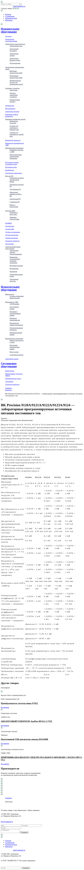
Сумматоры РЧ (14, 202)
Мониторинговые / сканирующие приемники (16, 156)
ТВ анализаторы (15, 63)
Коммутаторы (9, 371)
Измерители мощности (12, 140)
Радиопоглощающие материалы (16, 329)
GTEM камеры (14, 304)
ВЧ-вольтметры (10, 108)
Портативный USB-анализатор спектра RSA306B (24, 739)
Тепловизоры (9, 226)
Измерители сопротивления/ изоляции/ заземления (15, 260)
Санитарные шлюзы (11, 359)
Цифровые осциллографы (14, 218)
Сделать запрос (6, 8)
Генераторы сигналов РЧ (17, 185)
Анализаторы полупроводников (11, 40)
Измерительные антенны (15, 100)
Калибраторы (9, 170)
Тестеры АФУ (9, 229)
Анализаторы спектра (14, 54)
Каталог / (8, 390)
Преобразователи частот (13, 378)
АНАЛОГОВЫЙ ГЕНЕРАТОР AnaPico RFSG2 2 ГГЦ (26, 721)
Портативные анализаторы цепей (16, 76)
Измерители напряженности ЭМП (14, 144)
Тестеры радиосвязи (11, 235)
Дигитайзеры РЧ (15, 189)
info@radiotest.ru (19, 6)
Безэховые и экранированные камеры (15, 313)
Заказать (4, 418)
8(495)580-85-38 (7, 6)
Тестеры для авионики (12, 232)
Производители (11, 18)
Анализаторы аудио (16, 46)
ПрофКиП (8, 223)
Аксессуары (13, 90)
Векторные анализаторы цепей (16, 72)
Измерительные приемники (14, 148)
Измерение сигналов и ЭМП (16, 151)
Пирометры (13, 271)
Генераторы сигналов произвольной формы (17, 179)
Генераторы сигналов (12, 111)
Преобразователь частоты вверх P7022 (19, 703)
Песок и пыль (14, 352)
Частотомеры (9, 244)
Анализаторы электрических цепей (14, 68)
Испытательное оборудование (10, 288)
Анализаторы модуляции (14, 50)
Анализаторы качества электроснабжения (16, 252)
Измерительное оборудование (10, 30)
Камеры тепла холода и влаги (17, 341)
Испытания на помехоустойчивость (16, 324)
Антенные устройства (12, 88)
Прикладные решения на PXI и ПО (16, 194)
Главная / (8, 388)
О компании (9, 16)
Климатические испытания (14, 338)
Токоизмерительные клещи (16, 275)
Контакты (9, 20)
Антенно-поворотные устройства (14, 95)
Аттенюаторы (9, 105)
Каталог (8, 14)
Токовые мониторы (11, 238)
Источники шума (11, 167)
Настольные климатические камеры (15, 347)
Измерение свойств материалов (11, 115)
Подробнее (5, 707)
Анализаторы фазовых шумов (15, 59)
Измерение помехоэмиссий (15, 319)
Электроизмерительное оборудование (12, 247)
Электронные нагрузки (14, 280)
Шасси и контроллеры (14, 206)
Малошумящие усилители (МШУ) (13, 374)
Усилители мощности (12, 241)
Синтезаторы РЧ (15, 199)
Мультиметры (14, 268)
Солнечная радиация (16, 355)
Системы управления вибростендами (17, 297)
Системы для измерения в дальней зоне (17, 134)
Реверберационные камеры (16, 333)
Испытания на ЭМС (11, 302)
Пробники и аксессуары (14, 213)
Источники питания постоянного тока (11, 163)
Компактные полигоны (14, 122)
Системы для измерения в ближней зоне (14, 127)
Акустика (8, 36)
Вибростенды (9, 294)
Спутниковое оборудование (9, 365)
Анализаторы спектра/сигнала (15, 44)
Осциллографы (10, 211)
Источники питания (16, 265)
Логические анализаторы (13, 173)
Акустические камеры (14, 308)
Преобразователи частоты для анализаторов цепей (16, 82)
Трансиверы (9, 381)
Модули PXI (9, 176)
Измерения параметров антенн (15, 119)
